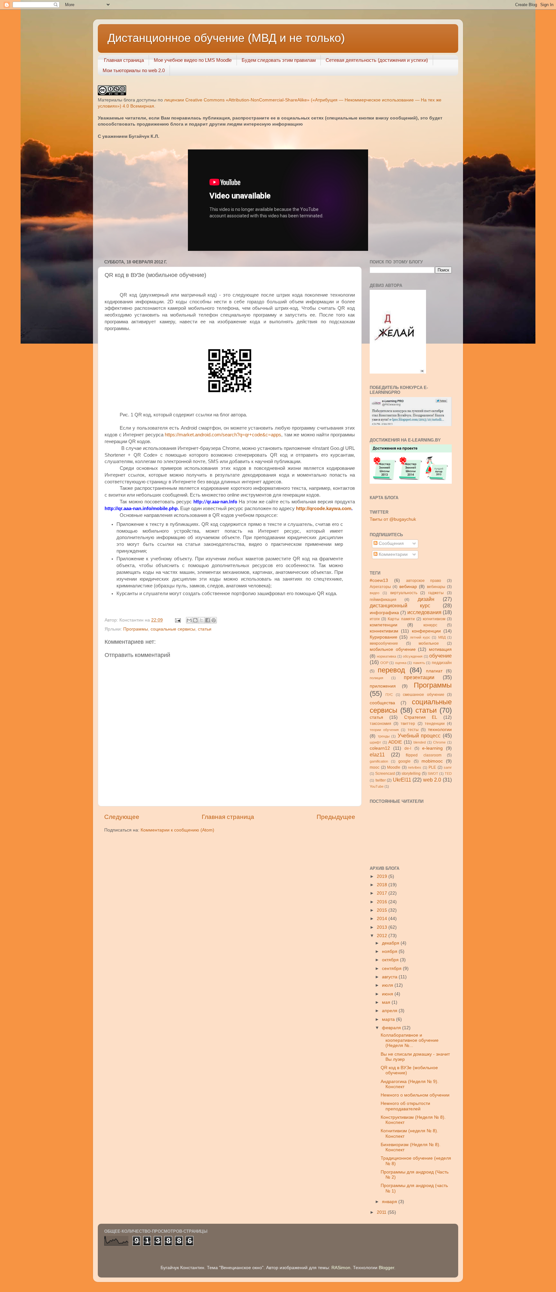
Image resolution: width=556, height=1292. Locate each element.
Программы (135, 629)
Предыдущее (336, 816)
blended (419, 742)
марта (389, 1019)
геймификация (383, 599)
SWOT (433, 773)
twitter (380, 780)
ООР (384, 663)
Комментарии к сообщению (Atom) (177, 830)
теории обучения (384, 730)
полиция (376, 678)
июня (388, 994)
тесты (413, 729)
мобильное (429, 643)
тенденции (435, 723)
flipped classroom (423, 755)
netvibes (414, 767)
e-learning (432, 748)
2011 (382, 1212)
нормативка (386, 656)
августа (390, 976)
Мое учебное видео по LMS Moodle (193, 60)
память (419, 663)
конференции (426, 631)
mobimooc (432, 761)
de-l (407, 748)
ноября (390, 951)
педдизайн (442, 662)
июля (388, 985)
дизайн (426, 599)
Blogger (386, 1267)
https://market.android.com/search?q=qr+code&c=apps (223, 434)
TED (448, 773)
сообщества (382, 702)
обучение (440, 656)
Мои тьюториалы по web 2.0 (134, 70)
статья (376, 717)
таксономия (380, 723)
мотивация (440, 649)
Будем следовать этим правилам (279, 60)
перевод (391, 670)
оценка (400, 663)
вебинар (408, 586)
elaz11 (377, 754)
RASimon (340, 1267)
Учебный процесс (419, 735)
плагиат (434, 671)
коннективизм (384, 631)
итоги (375, 619)
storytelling (411, 773)
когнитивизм (434, 619)
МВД (442, 637)
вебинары (436, 586)
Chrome (439, 742)
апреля (390, 1010)
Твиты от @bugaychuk (393, 519)
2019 (382, 876)
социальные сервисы (173, 629)
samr (448, 767)
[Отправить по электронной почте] (189, 620)
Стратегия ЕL (420, 717)
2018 (382, 884)
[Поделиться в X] (201, 620)
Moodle (393, 767)
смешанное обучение (423, 694)
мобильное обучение (393, 649)
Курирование (383, 637)
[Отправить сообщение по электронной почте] (177, 620)
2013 (382, 927)
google (404, 761)
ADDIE (395, 742)
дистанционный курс (400, 605)
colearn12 (380, 748)
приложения (383, 686)
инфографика (384, 612)
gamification (379, 761)
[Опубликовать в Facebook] (207, 620)
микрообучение (384, 643)
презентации (419, 677)
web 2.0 (432, 780)
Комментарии (392, 554)
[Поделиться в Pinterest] (213, 620)
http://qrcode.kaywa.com (323, 508)
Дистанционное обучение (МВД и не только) (226, 37)
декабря (391, 943)
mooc (374, 767)
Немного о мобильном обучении (415, 1095)
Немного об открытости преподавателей (405, 1106)
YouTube (377, 786)
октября (391, 959)
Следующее (121, 816)
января (390, 1201)
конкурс (430, 625)
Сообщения (390, 543)
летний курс (420, 637)
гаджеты (436, 593)
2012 (382, 935)
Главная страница (124, 60)
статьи (204, 629)
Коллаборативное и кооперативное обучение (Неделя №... (410, 1040)
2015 (382, 910)
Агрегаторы (380, 586)
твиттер (408, 723)
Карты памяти (401, 619)
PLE (432, 767)
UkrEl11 (402, 780)
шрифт (375, 742)
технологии (440, 729)
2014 (382, 918)
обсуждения (412, 656)
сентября (392, 968)
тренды (384, 736)
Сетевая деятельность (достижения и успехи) (377, 60)
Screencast (385, 773)
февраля (392, 1027)
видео (374, 593)
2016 (382, 901)
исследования (424, 612)
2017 (382, 893)
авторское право (423, 580)
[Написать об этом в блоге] (195, 620)
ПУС (389, 695)
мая (387, 1002)
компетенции (383, 624)
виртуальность (403, 593)
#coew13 (379, 580)
